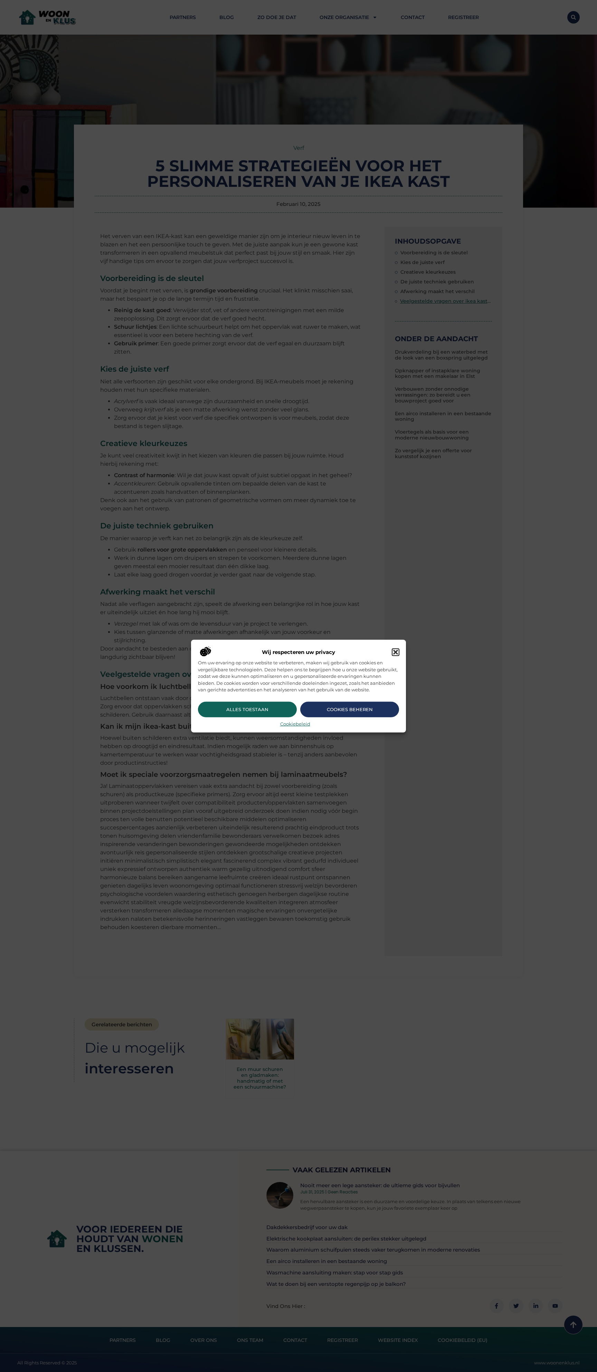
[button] (395, 652)
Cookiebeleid (295, 723)
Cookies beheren (350, 709)
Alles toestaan (247, 709)
